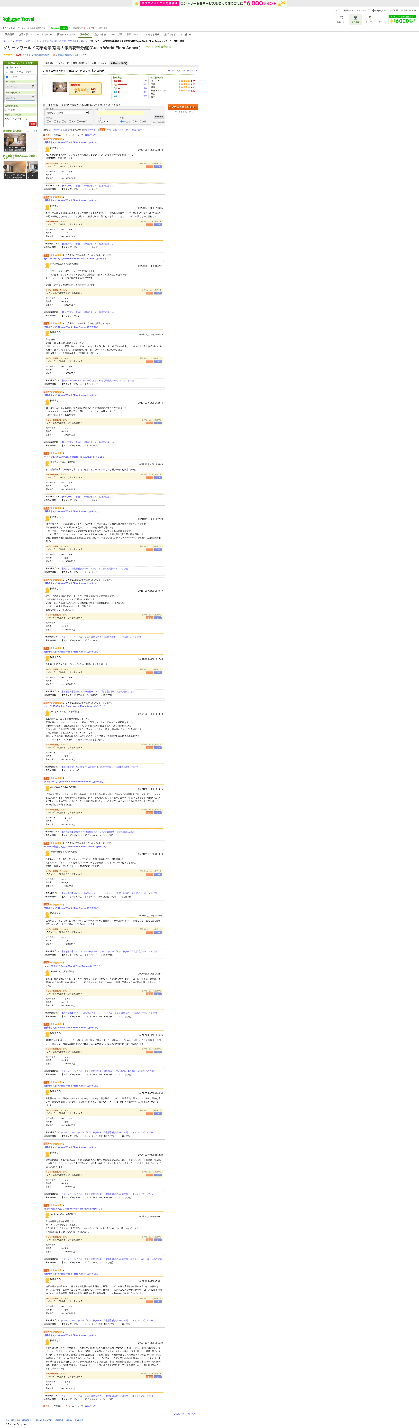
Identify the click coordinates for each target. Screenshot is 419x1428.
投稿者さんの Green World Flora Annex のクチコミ (71, 142)
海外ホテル (15, 67)
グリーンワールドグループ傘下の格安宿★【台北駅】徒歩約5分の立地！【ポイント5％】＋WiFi (107, 1132)
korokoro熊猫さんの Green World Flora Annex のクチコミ (75, 846)
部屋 (109, 129)
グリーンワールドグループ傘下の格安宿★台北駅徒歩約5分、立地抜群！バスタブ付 (101, 637)
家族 (59, 121)
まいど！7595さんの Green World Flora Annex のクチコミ (75, 706)
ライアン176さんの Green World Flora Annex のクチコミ (74, 456)
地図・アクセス (98, 63)
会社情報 (10, 1420)
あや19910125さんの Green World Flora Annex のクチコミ (75, 258)
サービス (93, 129)
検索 (32, 124)
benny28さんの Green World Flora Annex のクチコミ (72, 966)
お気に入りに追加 (64, 55)
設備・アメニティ (121, 129)
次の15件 (91, 135)
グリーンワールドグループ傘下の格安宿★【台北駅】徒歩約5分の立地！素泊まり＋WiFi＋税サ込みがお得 (111, 1259)
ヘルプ (336, 10)
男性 (136, 121)
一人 (51, 121)
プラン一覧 (63, 63)
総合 (85, 129)
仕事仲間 (83, 121)
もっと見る (32, 131)
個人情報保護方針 (25, 1420)
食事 (140, 129)
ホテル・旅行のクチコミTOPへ (185, 70)
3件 (145, 92)
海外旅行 (7, 41)
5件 (145, 88)
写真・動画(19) (80, 63)
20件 (144, 84)
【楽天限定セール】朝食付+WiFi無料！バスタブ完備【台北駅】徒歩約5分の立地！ (100, 767)
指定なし (127, 121)
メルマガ (83, 55)
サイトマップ (363, 10)
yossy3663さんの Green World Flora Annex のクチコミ (73, 781)
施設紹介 (49, 63)
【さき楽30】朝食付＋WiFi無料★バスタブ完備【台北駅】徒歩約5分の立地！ (98, 691)
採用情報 (59, 1420)
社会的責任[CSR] (44, 1420)
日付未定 (12, 77)
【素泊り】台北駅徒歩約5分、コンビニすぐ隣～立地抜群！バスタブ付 (94, 568)
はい (149, 166)
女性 (144, 121)
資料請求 (79, 1420)
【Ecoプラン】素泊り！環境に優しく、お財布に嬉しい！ (88, 185)
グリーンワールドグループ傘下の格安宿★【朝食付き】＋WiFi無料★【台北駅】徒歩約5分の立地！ (108, 1071)
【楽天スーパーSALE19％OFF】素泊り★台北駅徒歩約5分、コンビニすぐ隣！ (98, 380)
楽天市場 (394, 10)
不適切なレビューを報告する (151, 163)
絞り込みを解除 (159, 122)
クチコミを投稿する (183, 107)
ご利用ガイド (348, 10)
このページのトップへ (186, 1413)
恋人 (66, 121)
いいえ (158, 166)
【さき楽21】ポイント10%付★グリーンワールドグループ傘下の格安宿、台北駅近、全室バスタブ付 (109, 893)
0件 (145, 96)
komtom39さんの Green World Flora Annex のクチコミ (73, 1208)
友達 (74, 121)
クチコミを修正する (183, 112)
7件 (145, 81)
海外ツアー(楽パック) (20, 71)
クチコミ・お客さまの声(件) (36, 55)
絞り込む (159, 116)
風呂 (134, 129)
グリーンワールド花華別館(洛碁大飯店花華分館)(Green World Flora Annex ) (72, 48)
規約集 (69, 1420)
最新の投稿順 (60, 129)
